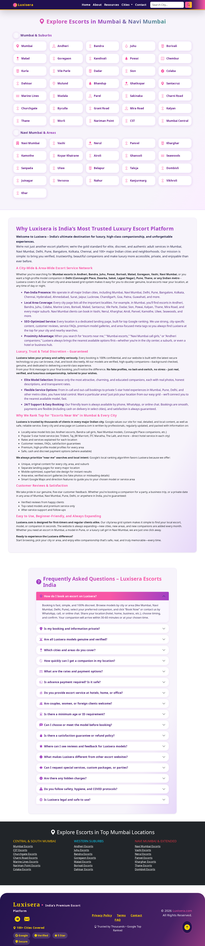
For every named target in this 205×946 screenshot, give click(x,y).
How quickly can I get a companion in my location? (79, 661)
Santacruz (173, 83)
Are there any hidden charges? (65, 778)
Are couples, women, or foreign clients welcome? (78, 703)
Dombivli (172, 168)
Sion (133, 71)
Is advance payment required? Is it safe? (72, 682)
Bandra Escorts (83, 854)
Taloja (134, 168)
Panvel (134, 143)
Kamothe (27, 155)
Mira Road (137, 108)
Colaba (171, 71)
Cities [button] (126, 5)
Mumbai (27, 46)
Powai (134, 58)
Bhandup (100, 83)
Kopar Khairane (68, 155)
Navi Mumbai (30, 143)
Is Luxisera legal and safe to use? (67, 800)
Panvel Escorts (143, 858)
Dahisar (26, 83)
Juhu (133, 46)
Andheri (63, 46)
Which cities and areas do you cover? (69, 650)
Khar (24, 193)
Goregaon (64, 58)
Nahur (98, 180)
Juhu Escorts (81, 850)
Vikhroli (171, 180)
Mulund (62, 83)
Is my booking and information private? (72, 629)
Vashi (61, 143)
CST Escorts (20, 850)
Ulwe (60, 168)
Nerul (98, 143)
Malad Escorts (82, 861)
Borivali (171, 46)
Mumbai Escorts (23, 846)
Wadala (62, 96)
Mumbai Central (177, 121)
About (97, 5)
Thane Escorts (143, 865)
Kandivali (100, 58)
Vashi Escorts (143, 850)
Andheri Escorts (83, 846)
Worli (61, 121)
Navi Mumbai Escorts (147, 846)
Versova (63, 180)
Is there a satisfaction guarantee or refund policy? (79, 735)
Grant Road (101, 108)
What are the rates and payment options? (73, 671)
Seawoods (173, 155)
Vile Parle (63, 71)
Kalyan (171, 108)
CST (132, 121)
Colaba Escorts (22, 869)
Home (86, 5)
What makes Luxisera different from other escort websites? (86, 757)
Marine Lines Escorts (25, 861)
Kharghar (172, 143)
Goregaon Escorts (85, 858)
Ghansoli (136, 155)
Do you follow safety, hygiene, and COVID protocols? (80, 789)
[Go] (188, 5)
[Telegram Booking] (17, 919)
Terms (121, 915)
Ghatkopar (137, 83)
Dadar (98, 71)
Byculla (62, 108)
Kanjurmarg (138, 180)
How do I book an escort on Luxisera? (70, 596)
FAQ (118, 920)
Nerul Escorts (143, 854)
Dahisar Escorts (83, 869)
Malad (25, 58)
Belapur (99, 168)
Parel (97, 96)
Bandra (99, 46)
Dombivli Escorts (145, 869)
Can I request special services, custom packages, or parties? (86, 767)
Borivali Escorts (83, 865)
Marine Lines (30, 96)
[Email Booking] (27, 919)
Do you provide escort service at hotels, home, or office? (83, 693)
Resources (111, 5)
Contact (140, 5)
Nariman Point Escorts (26, 865)
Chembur (172, 58)
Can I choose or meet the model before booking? (78, 725)
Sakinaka (136, 96)
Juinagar (27, 180)
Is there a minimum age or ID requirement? (74, 714)
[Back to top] (187, 927)
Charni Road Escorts (25, 858)
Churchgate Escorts (25, 854)
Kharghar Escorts (145, 861)
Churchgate (29, 108)
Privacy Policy (102, 915)
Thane (25, 121)
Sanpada (27, 168)
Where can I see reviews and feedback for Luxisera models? (85, 746)
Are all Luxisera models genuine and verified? (75, 639)
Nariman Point (104, 121)
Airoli (97, 155)
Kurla (25, 71)
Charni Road (174, 96)
